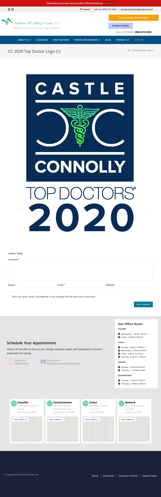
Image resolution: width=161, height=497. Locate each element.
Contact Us (122, 39)
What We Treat (61, 39)
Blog (108, 39)
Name (12, 284)
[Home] (128, 50)
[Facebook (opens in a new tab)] (12, 9)
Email (62, 284)
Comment (14, 259)
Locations (42, 39)
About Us (23, 39)
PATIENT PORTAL (120, 25)
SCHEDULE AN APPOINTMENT (133, 17)
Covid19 (138, 39)
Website (110, 284)
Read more (109, 3)
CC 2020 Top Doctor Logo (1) (142, 50)
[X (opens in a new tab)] (9, 9)
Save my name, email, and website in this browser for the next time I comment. (54, 296)
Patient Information (86, 39)
